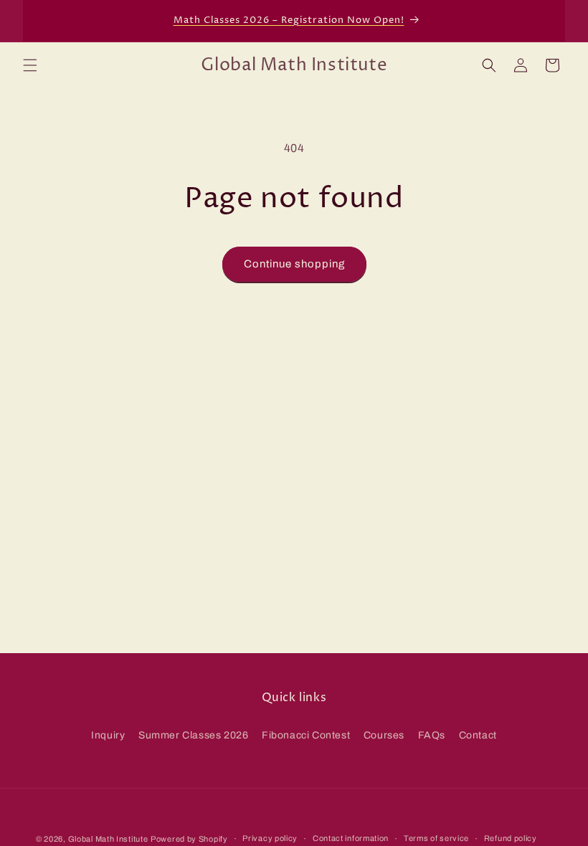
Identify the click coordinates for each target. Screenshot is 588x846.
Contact (478, 735)
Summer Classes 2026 (193, 735)
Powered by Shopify (189, 839)
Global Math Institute (108, 839)
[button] (30, 65)
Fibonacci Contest (306, 735)
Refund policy (510, 838)
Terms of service (436, 838)
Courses (384, 735)
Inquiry (108, 735)
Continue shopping (294, 264)
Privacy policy (270, 838)
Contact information (351, 838)
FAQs (431, 735)
